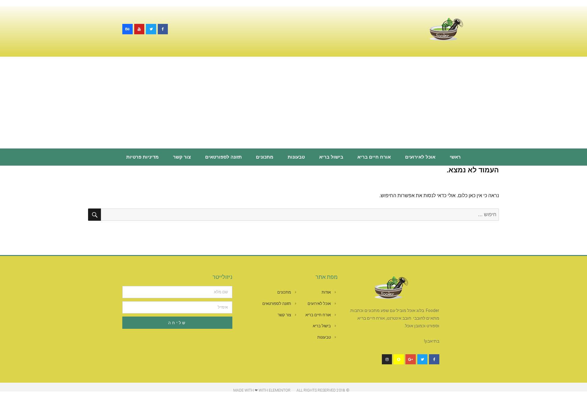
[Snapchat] (398, 359)
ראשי (455, 157)
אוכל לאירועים (420, 157)
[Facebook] (163, 29)
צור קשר (182, 157)
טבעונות (296, 157)
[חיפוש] (94, 214)
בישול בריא (331, 157)
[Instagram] (387, 359)
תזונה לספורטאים (223, 157)
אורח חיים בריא (374, 157)
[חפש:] (300, 214)
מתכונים (264, 157)
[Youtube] (139, 29)
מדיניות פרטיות (142, 157)
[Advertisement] (293, 103)
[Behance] (127, 29)
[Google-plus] (410, 359)
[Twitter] (151, 29)
